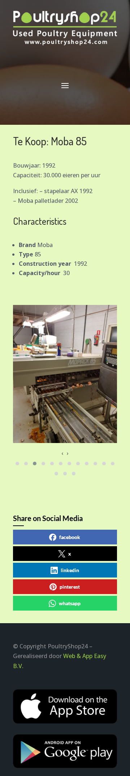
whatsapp (70, 603)
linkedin (70, 570)
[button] (17, 463)
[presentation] (62, 453)
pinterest (70, 587)
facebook (69, 537)
